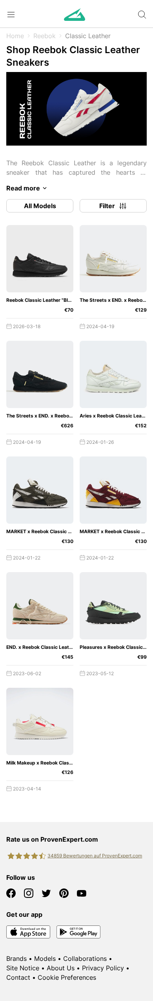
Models (45, 958)
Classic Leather (88, 36)
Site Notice (22, 968)
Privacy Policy (103, 968)
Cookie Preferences (67, 977)
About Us (61, 968)
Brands (16, 958)
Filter (107, 206)
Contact (18, 977)
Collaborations (85, 958)
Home (15, 36)
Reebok (44, 36)
